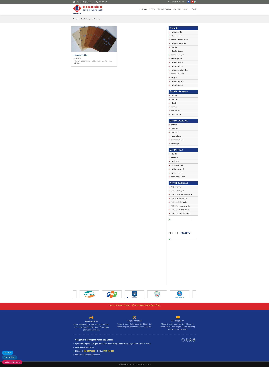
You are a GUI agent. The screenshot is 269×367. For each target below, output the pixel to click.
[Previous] (78, 295)
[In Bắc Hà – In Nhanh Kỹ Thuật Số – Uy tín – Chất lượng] (89, 9)
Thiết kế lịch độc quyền (179, 202)
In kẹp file (174, 103)
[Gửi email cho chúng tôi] (190, 340)
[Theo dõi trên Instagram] (186, 340)
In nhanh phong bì (177, 62)
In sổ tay (174, 95)
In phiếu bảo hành (177, 173)
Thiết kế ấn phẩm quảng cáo (181, 210)
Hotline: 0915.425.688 (12, 362)
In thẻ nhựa (174, 99)
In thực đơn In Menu (81, 55)
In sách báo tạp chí (177, 140)
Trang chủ (143, 9)
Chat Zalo (7, 353)
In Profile (174, 125)
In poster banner (176, 136)
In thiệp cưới (175, 132)
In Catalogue (175, 144)
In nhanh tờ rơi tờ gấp (178, 43)
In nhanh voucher (177, 32)
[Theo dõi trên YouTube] (194, 340)
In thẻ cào (174, 128)
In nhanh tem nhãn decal (179, 40)
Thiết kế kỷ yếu (176, 187)
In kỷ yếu (174, 78)
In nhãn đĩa (174, 107)
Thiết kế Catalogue (177, 191)
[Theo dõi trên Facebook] (183, 340)
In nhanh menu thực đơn (179, 70)
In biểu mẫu (175, 161)
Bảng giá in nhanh (164, 9)
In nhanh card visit (177, 66)
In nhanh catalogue (177, 55)
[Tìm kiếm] (169, 1)
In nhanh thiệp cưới (177, 74)
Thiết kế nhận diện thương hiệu (181, 195)
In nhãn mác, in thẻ (177, 169)
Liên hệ (193, 9)
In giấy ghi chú (176, 114)
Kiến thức (176, 9)
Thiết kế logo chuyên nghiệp (180, 214)
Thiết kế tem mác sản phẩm (180, 206)
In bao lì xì (174, 158)
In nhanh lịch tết (176, 59)
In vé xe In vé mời (177, 165)
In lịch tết (174, 154)
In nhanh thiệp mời (177, 81)
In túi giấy (174, 47)
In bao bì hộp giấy (177, 51)
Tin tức (185, 9)
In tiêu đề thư (175, 111)
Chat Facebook (9, 357)
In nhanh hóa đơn (177, 85)
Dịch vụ (152, 9)
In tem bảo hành (176, 36)
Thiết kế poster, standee (179, 198)
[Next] (191, 295)
